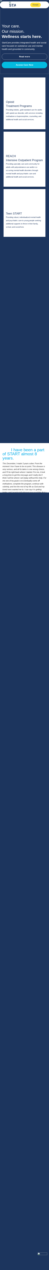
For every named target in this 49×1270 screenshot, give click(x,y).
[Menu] (44, 5)
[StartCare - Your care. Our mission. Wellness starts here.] (12, 4)
